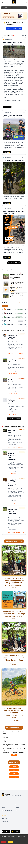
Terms (16, 810)
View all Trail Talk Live (14, 262)
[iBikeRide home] (3, 795)
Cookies (17, 807)
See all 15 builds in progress (14, 418)
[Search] (26, 2)
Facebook (5, 818)
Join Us (14, 754)
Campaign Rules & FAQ (7, 810)
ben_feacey (9, 313)
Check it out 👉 (7, 106)
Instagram (5, 821)
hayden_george (10, 317)
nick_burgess (9, 324)
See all (24, 330)
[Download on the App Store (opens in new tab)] (6, 831)
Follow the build (19, 353)
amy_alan (8, 309)
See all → (24, 35)
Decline (4, 842)
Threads (5, 824)
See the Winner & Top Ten (14, 28)
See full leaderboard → (21, 302)
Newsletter (4, 804)
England (14, 766)
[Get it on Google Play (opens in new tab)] (15, 831)
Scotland (14, 770)
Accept (11, 842)
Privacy (16, 804)
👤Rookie (20, 320)
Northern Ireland (14, 777)
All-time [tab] (11, 306)
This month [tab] (5, 306)
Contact (3, 807)
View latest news (19, 447)
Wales (14, 773)
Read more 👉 (7, 152)
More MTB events (14, 720)
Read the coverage (12, 373)
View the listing (11, 353)
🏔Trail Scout (19, 309)
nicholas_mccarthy (11, 320)
